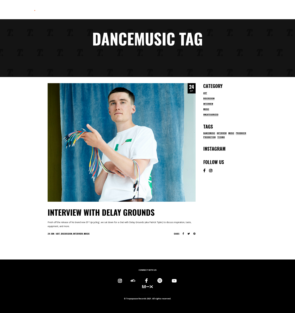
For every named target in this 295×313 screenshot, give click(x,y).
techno (221, 137)
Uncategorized (210, 114)
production (209, 137)
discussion (66, 233)
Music (87, 233)
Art (58, 233)
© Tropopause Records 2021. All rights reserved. (147, 298)
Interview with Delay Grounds (101, 212)
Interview (78, 233)
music (231, 133)
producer (241, 133)
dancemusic (209, 133)
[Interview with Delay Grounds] (122, 142)
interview (222, 133)
